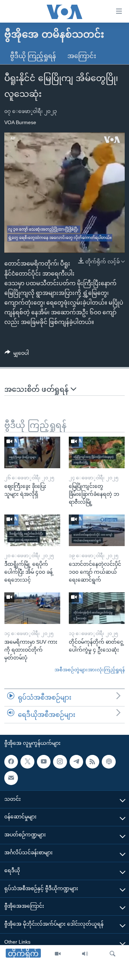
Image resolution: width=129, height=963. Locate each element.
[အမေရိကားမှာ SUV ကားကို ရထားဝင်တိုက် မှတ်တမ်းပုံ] (32, 608)
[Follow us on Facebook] (11, 762)
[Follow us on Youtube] (44, 762)
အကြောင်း (81, 56)
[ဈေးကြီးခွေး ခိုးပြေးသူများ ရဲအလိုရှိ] (32, 452)
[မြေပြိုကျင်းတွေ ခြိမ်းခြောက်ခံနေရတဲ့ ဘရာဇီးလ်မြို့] (97, 452)
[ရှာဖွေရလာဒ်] (112, 954)
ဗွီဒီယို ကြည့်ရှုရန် (33, 56)
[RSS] (92, 762)
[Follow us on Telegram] (76, 762)
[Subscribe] (11, 778)
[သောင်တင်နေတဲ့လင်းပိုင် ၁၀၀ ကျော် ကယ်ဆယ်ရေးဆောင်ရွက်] (97, 530)
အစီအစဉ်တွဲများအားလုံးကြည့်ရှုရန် (89, 669)
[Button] (17, 354)
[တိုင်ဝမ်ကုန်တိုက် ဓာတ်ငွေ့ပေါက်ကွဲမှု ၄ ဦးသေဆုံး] (97, 608)
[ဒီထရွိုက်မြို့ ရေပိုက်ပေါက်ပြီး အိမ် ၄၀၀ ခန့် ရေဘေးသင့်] (32, 530)
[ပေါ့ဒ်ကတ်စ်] (108, 762)
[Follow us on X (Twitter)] (27, 762)
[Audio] (85, 954)
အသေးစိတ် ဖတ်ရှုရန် (37, 389)
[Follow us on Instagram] (60, 762)
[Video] (57, 954)
